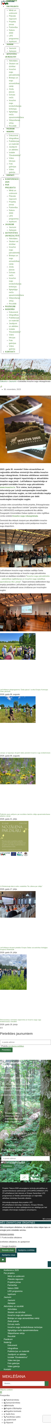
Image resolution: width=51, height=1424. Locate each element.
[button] (1, 1393)
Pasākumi (11, 129)
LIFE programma (15, 1291)
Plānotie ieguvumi (15, 1279)
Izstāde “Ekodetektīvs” (18, 1357)
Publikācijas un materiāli (18, 1351)
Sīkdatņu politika (7, 1235)
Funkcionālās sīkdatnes (12, 1238)
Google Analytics (9, 1246)
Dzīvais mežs (14, 1324)
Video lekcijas (14, 1360)
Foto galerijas (14, 1363)
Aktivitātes (13, 61)
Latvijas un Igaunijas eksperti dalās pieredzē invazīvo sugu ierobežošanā (25, 753)
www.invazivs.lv (7, 487)
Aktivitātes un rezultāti (14, 1306)
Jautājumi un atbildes (17, 1354)
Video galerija (14, 1366)
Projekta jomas (14, 1282)
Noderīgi (10, 132)
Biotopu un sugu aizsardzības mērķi (23, 1318)
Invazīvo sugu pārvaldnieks (20, 1315)
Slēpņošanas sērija (16, 1333)
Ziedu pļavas (13, 1321)
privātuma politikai (16, 1046)
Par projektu (12, 6)
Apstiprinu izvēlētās (26, 1250)
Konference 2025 (11, 1270)
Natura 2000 (13, 1288)
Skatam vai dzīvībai (16, 1312)
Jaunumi (10, 44)
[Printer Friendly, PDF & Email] (1, 387)
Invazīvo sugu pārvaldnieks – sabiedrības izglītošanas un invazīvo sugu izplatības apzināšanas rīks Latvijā (25, 579)
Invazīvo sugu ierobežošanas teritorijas (25, 1327)
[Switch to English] (8, 368)
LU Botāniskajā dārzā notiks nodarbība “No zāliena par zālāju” (21, 886)
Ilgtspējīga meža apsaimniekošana (23, 1330)
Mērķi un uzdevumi (16, 1276)
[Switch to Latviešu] (8, 365)
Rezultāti (12, 126)
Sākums (3, 381)
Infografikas (14, 138)
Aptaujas (12, 51)
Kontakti (10, 175)
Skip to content (6, 1390)
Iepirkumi (13, 41)
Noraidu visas (8, 1250)
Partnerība (13, 27)
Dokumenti (13, 136)
